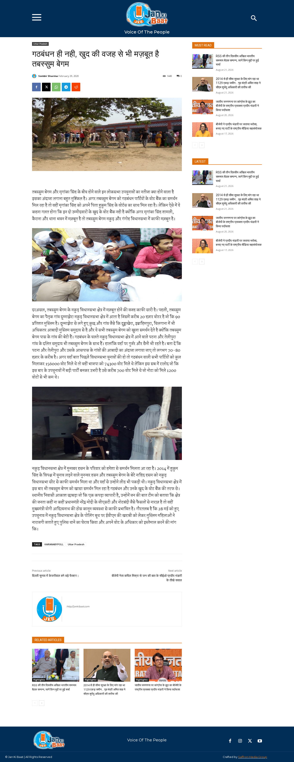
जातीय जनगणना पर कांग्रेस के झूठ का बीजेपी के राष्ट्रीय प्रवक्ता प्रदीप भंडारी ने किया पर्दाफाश (237, 106)
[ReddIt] (76, 87)
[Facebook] (36, 87)
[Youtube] (260, 741)
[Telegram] (66, 87)
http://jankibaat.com (78, 606)
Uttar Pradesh (40, 43)
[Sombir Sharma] (35, 76)
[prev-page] (34, 703)
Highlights (39, 679)
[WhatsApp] (56, 87)
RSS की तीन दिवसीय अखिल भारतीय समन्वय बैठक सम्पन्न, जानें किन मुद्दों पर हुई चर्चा (237, 60)
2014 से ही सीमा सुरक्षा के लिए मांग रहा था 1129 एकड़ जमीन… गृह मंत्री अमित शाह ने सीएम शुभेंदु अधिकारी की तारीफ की (104, 689)
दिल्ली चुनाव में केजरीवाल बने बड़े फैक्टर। (55, 576)
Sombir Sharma (48, 76)
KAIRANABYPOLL (54, 544)
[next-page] (41, 703)
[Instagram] (240, 741)
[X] (46, 87)
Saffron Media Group (252, 757)
